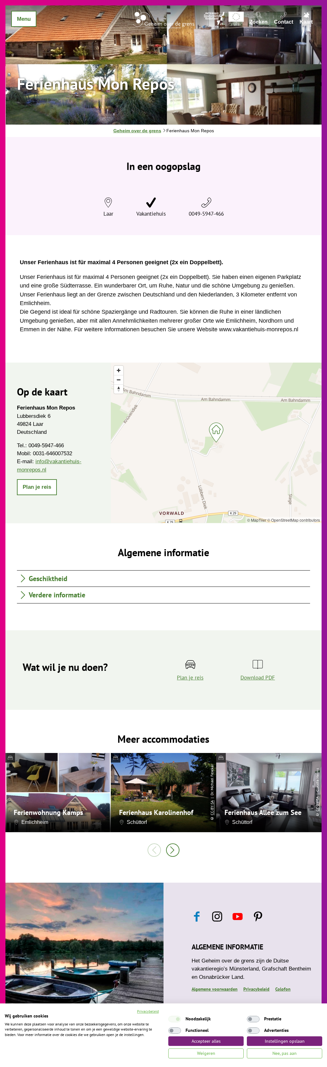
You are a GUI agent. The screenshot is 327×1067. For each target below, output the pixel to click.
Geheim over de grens (137, 130)
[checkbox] (174, 1019)
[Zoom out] (118, 379)
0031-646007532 (52, 453)
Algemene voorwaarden (215, 989)
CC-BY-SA (211, 807)
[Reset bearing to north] (118, 389)
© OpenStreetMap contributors (293, 520)
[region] (216, 443)
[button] (37, 487)
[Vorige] (154, 850)
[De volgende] (172, 850)
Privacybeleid (256, 989)
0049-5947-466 (206, 213)
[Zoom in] (118, 370)
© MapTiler (256, 520)
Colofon (283, 989)
